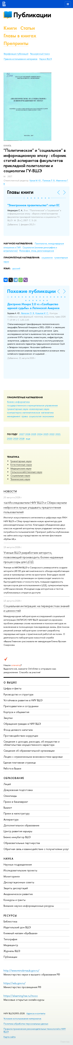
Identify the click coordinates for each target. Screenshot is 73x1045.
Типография (10, 939)
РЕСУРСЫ (10, 915)
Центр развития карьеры (18, 831)
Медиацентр (11, 945)
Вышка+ (8, 807)
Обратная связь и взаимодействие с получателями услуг (36, 849)
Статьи (27, 28)
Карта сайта (9, 1036)
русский (16, 268)
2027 (21, 434)
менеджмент (14, 416)
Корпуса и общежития (16, 712)
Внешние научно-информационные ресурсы (29, 905)
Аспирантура (11, 819)
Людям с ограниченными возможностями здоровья (33, 756)
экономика (48, 416)
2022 (52, 434)
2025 (33, 434)
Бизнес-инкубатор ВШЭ (17, 837)
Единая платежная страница (20, 762)
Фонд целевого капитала (18, 729)
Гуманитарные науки (21, 461)
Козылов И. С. (42, 313)
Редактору (64, 1041)
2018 (21, 438)
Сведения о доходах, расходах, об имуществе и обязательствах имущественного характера (32, 743)
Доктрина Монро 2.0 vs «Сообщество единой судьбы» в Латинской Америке (33, 306)
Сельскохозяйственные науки (26, 471)
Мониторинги (12, 876)
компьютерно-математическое (23, 412)
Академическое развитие (18, 894)
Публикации (32, 14)
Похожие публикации (31, 291)
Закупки (8, 718)
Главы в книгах (20, 36)
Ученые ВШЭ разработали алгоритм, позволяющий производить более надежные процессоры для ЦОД (33, 557)
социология (35, 416)
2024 (40, 434)
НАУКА (8, 858)
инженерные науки (39, 408)
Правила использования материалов (20, 59)
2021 (58, 434)
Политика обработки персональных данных (26, 1023)
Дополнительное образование (21, 825)
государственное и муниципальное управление (32, 405)
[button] (24, 198)
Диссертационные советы (19, 882)
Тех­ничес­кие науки (20, 479)
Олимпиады (10, 795)
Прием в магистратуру (17, 813)
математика (47, 412)
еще (28, 438)
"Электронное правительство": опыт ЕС (33, 205)
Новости (10, 491)
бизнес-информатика (18, 401)
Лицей (7, 784)
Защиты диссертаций (16, 888)
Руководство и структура (18, 694)
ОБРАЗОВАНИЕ (14, 778)
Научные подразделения (18, 864)
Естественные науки (21, 464)
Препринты (16, 43)
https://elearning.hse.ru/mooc (21, 995)
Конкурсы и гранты (15, 900)
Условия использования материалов (22, 1018)
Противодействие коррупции (21, 735)
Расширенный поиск (40, 53)
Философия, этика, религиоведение (36, 250)
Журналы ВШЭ (12, 951)
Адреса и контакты (35, 1013)
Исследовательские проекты (20, 870)
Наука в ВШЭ (45, 59)
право (24, 416)
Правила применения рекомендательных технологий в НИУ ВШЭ (35, 1030)
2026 (27, 434)
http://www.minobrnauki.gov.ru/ (21, 970)
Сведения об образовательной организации (29, 750)
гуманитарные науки (17, 408)
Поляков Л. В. (48, 180)
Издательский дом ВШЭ (17, 927)
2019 (15, 438)
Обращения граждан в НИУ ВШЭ (22, 723)
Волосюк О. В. (27, 313)
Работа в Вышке (12, 768)
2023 (46, 434)
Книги (10, 28)
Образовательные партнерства (22, 843)
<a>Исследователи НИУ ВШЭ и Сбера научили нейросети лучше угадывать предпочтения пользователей (35, 507)
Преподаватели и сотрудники (21, 706)
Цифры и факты (12, 688)
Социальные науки (20, 475)
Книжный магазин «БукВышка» (21, 933)
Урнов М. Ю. (35, 180)
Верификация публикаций (16, 53)
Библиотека (10, 921)
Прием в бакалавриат (16, 801)
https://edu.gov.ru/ (15, 983)
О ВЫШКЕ (10, 682)
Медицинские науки (20, 468)
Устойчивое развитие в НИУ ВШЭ (23, 700)
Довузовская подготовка (18, 790)
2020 (9, 438)
